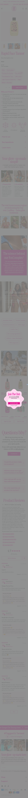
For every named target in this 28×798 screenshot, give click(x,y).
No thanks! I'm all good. (14, 405)
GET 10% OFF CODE (14, 403)
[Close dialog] (27, 384)
